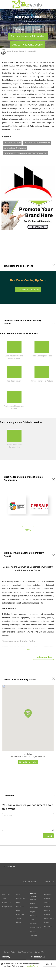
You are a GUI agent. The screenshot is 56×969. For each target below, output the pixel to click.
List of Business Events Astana (15, 148)
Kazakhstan (32, 24)
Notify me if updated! (29, 289)
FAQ (18, 902)
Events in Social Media (20, 918)
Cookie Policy (32, 966)
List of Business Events (12, 142)
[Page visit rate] (25, 159)
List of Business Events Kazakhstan (37, 142)
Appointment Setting (35, 929)
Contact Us (39, 952)
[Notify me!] (30, 159)
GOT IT (49, 963)
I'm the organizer (43, 657)
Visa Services (33, 921)
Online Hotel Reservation (35, 903)
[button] (28, 713)
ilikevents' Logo (20, 908)
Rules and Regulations (7, 904)
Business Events (48, 896)
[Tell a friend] (41, 159)
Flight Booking (33, 913)
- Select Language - (38, 956)
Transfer (33, 935)
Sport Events (47, 904)
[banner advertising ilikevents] (28, 215)
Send (49, 835)
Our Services (29, 881)
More (28, 529)
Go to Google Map (28, 762)
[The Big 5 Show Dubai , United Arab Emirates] (17, 504)
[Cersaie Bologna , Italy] (39, 504)
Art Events (48, 926)
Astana (24, 24)
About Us (49, 881)
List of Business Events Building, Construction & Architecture (26, 153)
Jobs (4, 898)
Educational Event (49, 920)
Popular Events (47, 912)
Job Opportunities (25, 952)
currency (6, 956)
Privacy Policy (10, 952)
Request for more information (28, 35)
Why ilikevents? (20, 896)
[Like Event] (35, 159)
